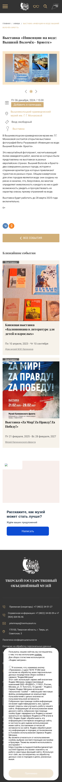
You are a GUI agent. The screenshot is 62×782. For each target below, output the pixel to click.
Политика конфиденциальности (20, 640)
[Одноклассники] (11, 226)
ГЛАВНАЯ (6, 23)
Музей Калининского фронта (20, 442)
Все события (32, 238)
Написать (28, 531)
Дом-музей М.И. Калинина (19, 349)
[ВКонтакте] (5, 226)
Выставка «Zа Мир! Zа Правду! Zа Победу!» (30, 424)
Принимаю (31, 773)
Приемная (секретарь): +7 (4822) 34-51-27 (30, 606)
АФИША (16, 23)
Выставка (18, 128)
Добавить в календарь (27, 104)
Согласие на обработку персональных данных (27, 646)
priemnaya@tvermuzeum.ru (22, 623)
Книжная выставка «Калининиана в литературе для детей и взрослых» (29, 329)
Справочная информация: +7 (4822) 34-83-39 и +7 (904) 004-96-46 (33, 615)
